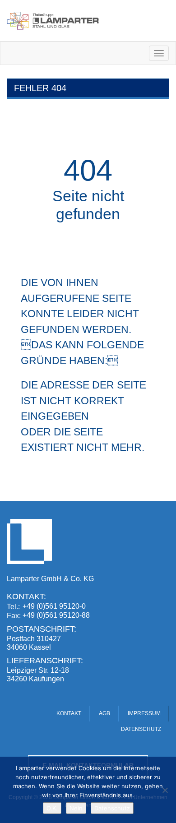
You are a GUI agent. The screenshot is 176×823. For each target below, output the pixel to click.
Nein (76, 808)
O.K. (52, 808)
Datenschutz (112, 808)
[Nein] (164, 790)
